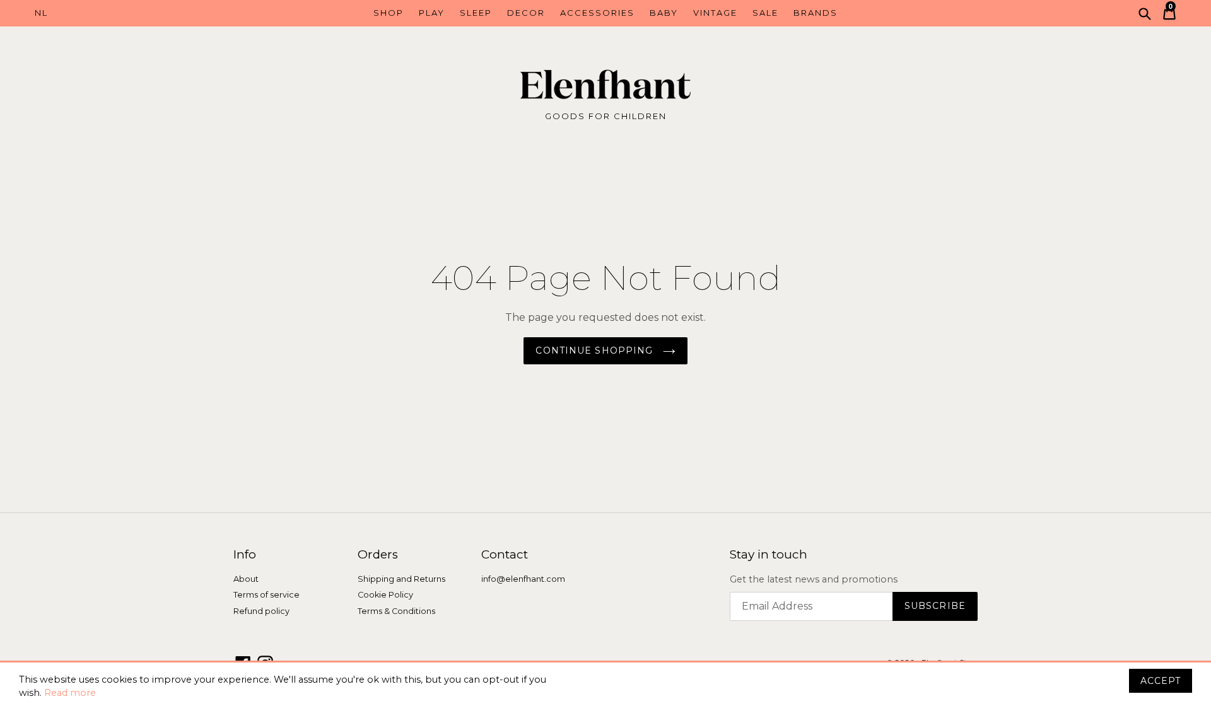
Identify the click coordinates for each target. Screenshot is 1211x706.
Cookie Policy (385, 595)
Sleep (476, 13)
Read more (70, 692)
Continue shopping (595, 350)
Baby (664, 13)
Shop (388, 13)
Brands (815, 13)
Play (432, 13)
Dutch (106, 13)
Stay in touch (768, 555)
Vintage (715, 13)
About (246, 579)
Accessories (597, 13)
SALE (765, 13)
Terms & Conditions (396, 611)
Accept (1160, 680)
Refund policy (261, 611)
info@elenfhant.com (523, 579)
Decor (526, 13)
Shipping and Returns (401, 579)
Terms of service (266, 595)
